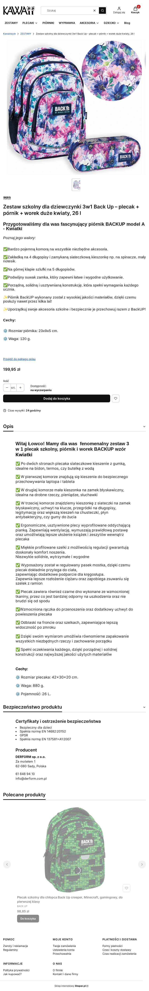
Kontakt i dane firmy (65, 974)
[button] (102, 10)
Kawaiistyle (9, 33)
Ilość (6, 381)
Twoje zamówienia (64, 946)
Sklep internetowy (70, 985)
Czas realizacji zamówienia (119, 953)
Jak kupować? (12, 974)
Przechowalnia (62, 953)
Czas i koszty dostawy (116, 949)
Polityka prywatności (16, 970)
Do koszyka (28, 918)
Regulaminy (10, 949)
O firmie (58, 970)
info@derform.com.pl (31, 778)
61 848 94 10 (25, 774)
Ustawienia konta (63, 949)
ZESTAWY (25, 33)
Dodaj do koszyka (56, 398)
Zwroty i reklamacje (15, 946)
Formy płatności (112, 946)
